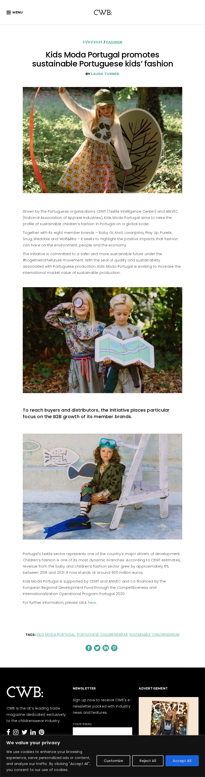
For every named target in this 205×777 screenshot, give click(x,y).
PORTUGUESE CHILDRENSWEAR (102, 634)
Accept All (182, 760)
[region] (102, 756)
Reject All (148, 760)
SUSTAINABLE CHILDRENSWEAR (154, 634)
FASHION (114, 42)
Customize (113, 760)
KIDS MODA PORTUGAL (55, 634)
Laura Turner (105, 74)
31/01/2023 (93, 42)
